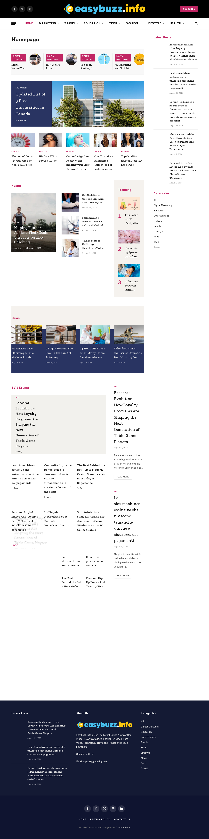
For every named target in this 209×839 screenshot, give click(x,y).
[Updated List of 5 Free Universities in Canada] (98, 104)
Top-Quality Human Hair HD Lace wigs (131, 160)
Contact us (122, 819)
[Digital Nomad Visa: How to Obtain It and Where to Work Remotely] (35, 59)
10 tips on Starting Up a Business (87, 66)
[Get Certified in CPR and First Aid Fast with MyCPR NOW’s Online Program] (70, 202)
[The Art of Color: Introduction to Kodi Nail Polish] (23, 140)
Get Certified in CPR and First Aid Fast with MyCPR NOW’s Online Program (93, 199)
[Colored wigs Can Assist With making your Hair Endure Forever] (78, 140)
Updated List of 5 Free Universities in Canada (30, 104)
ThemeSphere (122, 827)
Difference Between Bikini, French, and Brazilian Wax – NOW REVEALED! (132, 286)
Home (29, 23)
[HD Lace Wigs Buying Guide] (50, 140)
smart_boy (18, 248)
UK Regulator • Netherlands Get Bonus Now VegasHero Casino (56, 518)
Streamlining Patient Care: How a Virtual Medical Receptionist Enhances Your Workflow (93, 221)
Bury (20, 452)
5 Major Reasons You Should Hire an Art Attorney (59, 353)
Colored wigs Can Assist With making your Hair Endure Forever (77, 163)
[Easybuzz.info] (104, 9)
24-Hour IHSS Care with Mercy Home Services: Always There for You (92, 353)
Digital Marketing (18, 58)
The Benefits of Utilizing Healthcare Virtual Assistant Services (93, 244)
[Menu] (13, 23)
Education (92, 23)
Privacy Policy (100, 819)
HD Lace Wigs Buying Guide (48, 158)
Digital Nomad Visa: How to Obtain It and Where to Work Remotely (18, 66)
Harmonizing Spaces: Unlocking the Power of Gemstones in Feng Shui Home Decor (132, 252)
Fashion (132, 23)
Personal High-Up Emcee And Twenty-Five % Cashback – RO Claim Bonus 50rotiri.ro (95, 582)
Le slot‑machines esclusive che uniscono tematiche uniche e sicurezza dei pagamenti (25, 474)
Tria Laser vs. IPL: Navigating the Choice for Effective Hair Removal (132, 219)
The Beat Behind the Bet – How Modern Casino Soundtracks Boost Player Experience (91, 474)
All (17, 397)
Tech (113, 23)
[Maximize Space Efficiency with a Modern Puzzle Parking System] (26, 334)
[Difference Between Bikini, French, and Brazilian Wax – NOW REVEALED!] (129, 270)
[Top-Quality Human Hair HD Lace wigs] (132, 140)
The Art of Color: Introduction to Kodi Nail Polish (22, 160)
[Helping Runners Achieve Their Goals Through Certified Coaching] (33, 222)
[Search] (196, 23)
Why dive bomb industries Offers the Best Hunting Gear (128, 353)
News (156, 236)
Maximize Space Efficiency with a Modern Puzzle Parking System (22, 353)
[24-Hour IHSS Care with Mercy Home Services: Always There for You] (95, 334)
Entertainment (161, 216)
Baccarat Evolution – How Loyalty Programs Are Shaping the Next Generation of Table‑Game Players (27, 424)
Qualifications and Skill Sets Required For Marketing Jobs (123, 66)
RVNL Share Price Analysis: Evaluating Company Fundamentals (54, 66)
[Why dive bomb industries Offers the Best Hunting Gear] (129, 334)
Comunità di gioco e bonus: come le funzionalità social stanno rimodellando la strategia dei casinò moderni (58, 478)
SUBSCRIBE (189, 9)
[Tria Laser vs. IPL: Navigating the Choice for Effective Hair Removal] (129, 203)
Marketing (47, 23)
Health (175, 23)
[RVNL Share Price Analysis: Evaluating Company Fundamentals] (71, 59)
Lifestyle (153, 23)
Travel (69, 23)
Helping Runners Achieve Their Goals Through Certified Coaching (31, 234)
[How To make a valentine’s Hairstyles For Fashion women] (105, 140)
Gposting (22, 120)
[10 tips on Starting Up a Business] (104, 59)
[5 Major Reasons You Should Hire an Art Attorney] (61, 334)
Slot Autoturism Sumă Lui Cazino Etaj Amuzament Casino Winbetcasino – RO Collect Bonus (91, 521)
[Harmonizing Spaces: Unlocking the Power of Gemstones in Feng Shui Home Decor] (129, 237)
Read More (123, 477)
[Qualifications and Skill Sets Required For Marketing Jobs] (140, 59)
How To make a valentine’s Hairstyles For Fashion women (104, 163)
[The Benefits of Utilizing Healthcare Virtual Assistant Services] (70, 248)
